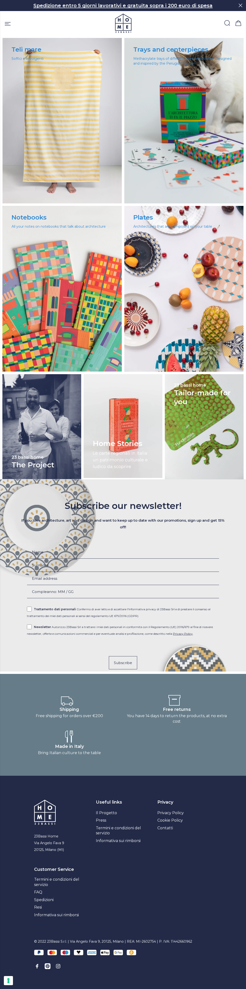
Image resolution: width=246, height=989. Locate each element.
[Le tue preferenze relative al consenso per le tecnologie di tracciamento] (8, 980)
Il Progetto (106, 813)
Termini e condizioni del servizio (118, 831)
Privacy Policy (183, 633)
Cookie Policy (170, 820)
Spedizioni (44, 899)
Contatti (165, 828)
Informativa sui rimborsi (118, 840)
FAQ (38, 892)
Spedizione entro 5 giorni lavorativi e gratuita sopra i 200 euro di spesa (123, 5)
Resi (38, 907)
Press (101, 820)
